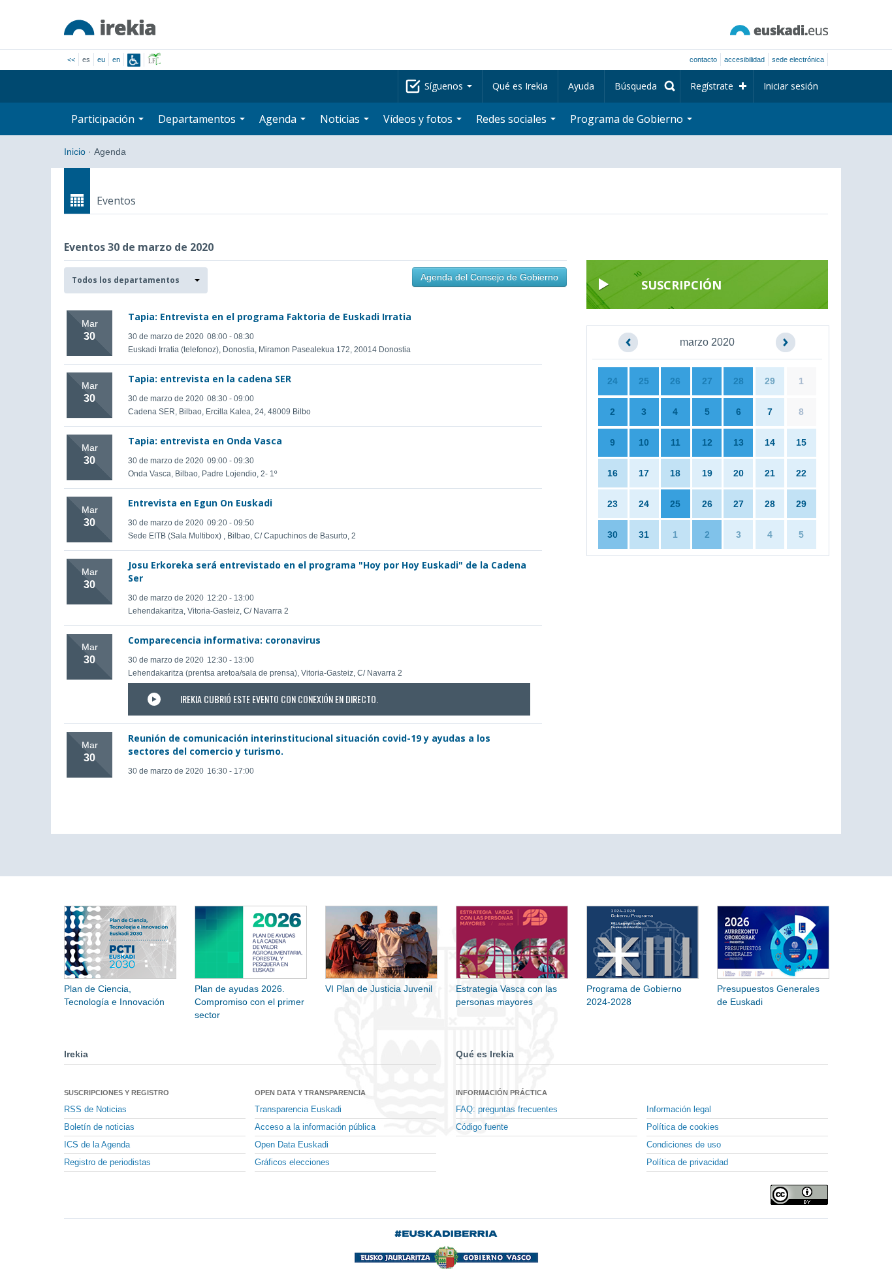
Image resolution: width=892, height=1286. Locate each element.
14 (770, 442)
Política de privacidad (687, 1162)
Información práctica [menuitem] (501, 1092)
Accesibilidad (744, 59)
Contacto (703, 59)
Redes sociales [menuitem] (512, 119)
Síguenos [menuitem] (445, 86)
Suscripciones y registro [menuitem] (116, 1092)
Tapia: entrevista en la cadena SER (209, 378)
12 (707, 442)
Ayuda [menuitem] (581, 86)
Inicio (75, 151)
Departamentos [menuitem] (198, 119)
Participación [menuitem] (104, 119)
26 (675, 381)
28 (738, 381)
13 (738, 442)
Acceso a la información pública (315, 1127)
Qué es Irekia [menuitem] (520, 86)
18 (675, 473)
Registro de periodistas (107, 1162)
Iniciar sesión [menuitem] (790, 86)
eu (101, 59)
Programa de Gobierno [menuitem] (628, 119)
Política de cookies (682, 1127)
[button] (136, 280)
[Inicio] (109, 27)
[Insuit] (133, 60)
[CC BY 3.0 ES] (799, 1195)
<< (71, 59)
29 (770, 381)
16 (612, 473)
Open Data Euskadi (291, 1144)
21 (770, 473)
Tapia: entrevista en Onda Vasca (205, 441)
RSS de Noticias (95, 1109)
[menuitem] (642, 86)
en (116, 59)
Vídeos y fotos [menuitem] (419, 119)
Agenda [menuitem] (279, 119)
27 (707, 381)
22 (801, 473)
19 (707, 473)
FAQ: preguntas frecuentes (507, 1109)
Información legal (678, 1109)
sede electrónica (798, 59)
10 (644, 442)
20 (738, 473)
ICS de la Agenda (97, 1144)
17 (644, 473)
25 (644, 381)
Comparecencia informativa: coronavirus (224, 640)
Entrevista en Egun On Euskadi (200, 503)
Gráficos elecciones (292, 1162)
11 (675, 442)
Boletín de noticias (99, 1127)
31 (644, 534)
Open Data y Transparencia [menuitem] (310, 1092)
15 (801, 442)
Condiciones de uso (683, 1144)
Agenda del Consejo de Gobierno (489, 277)
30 (612, 534)
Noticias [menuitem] (341, 119)
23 (612, 504)
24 (612, 381)
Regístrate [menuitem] (711, 86)
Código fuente (482, 1127)
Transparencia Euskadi (298, 1109)
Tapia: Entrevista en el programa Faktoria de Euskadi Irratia (269, 316)
